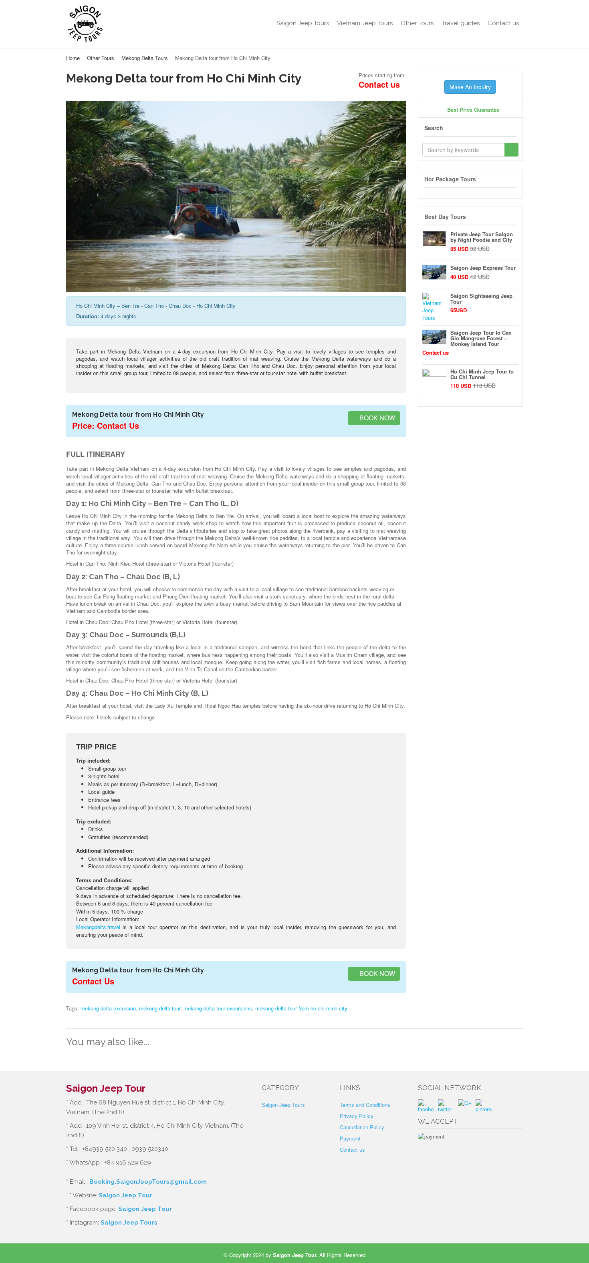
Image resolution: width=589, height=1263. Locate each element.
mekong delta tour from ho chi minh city (301, 1008)
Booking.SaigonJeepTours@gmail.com (148, 1181)
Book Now (376, 417)
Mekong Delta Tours (144, 58)
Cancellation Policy (362, 1127)
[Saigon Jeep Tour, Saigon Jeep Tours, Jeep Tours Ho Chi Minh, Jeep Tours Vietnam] (118, 24)
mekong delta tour (159, 1008)
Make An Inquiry (470, 87)
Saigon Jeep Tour (125, 1195)
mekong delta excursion (108, 1008)
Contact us (503, 23)
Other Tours (417, 23)
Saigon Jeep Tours (302, 23)
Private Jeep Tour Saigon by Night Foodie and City (481, 236)
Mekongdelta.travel (98, 927)
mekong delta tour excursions (218, 1008)
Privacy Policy (356, 1116)
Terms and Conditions (365, 1104)
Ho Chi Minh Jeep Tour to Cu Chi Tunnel (482, 374)
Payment (350, 1138)
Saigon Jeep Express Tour (483, 267)
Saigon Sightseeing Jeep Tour (481, 298)
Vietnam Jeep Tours (365, 23)
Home (73, 58)
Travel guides (461, 23)
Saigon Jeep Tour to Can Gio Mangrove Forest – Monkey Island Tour (481, 338)
